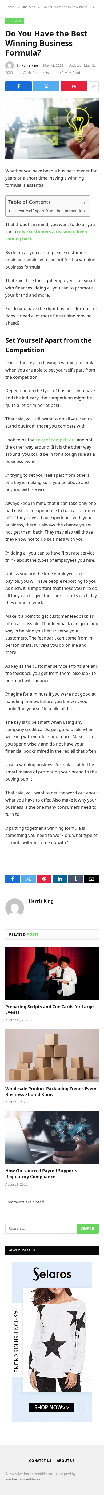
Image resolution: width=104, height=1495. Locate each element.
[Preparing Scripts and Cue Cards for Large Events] (52, 973)
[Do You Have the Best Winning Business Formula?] (52, 128)
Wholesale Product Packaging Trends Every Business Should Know (50, 1091)
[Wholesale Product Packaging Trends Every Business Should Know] (52, 1055)
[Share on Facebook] (18, 86)
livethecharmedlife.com (23, 1479)
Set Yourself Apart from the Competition (48, 210)
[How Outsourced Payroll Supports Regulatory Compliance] (52, 1137)
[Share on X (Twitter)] (46, 86)
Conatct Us (40, 1460)
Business (14, 21)
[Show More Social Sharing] (94, 86)
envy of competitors (55, 440)
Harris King (29, 65)
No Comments (38, 72)
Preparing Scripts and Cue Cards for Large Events (49, 1009)
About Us (66, 1460)
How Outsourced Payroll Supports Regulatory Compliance (41, 1173)
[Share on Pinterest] (74, 86)
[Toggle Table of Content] (79, 202)
